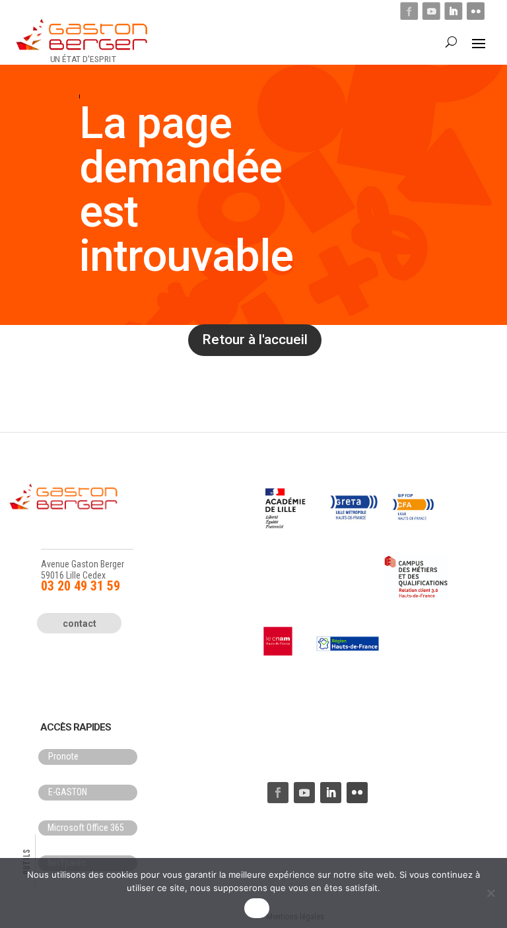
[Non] (490, 893)
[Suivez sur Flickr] (476, 11)
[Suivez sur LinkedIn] (453, 11)
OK (257, 908)
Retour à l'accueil (255, 339)
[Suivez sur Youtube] (431, 11)
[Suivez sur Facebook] (409, 11)
